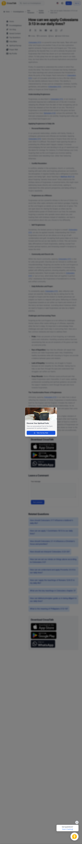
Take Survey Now (42, 433)
